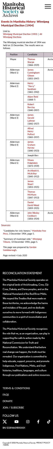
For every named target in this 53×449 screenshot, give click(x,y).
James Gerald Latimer (31, 118)
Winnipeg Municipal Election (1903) (20, 34)
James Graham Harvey (31, 145)
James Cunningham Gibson (34, 73)
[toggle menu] (48, 5)
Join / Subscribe (13, 407)
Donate (8, 401)
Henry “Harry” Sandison (32, 86)
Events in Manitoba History (18, 21)
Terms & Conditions (16, 388)
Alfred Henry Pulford (31, 131)
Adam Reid (33, 97)
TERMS (6, 445)
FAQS (6, 394)
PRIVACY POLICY (43, 443)
